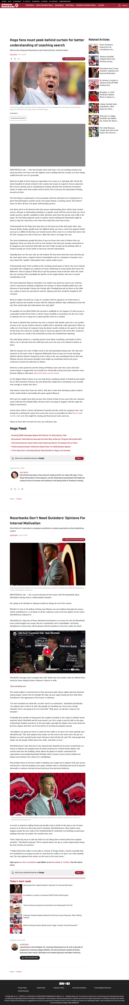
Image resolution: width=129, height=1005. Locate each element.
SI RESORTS (36, 1)
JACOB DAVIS (24, 944)
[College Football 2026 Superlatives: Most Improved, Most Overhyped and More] (104, 108)
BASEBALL (59, 5)
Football (18, 499)
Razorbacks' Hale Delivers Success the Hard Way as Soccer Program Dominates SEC (46, 439)
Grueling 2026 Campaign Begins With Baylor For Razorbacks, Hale (39, 435)
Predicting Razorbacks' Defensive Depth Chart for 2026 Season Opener (41, 447)
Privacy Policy (22, 988)
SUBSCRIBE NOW (65, 1)
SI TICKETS (26, 1)
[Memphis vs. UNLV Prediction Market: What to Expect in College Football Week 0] (104, 96)
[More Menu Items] (106, 5)
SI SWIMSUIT (17, 1)
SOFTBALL (70, 5)
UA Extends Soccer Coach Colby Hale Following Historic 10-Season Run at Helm (44, 443)
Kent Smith (13, 54)
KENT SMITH (24, 472)
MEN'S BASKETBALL (45, 5)
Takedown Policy (58, 988)
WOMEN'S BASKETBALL (86, 5)
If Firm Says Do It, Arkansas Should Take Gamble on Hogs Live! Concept (40, 451)
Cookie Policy (41, 988)
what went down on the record (46, 373)
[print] (22, 489)
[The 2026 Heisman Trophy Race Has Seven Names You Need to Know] (104, 132)
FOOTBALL (30, 5)
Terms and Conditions (79, 988)
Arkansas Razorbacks (18, 118)
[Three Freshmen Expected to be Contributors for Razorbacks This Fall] (104, 49)
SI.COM (4, 1)
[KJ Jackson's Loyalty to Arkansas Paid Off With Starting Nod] (104, 84)
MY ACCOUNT (53, 1)
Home (12, 499)
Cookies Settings (23, 991)
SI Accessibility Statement (102, 988)
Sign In (124, 5)
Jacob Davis (14, 535)
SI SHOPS (44, 1)
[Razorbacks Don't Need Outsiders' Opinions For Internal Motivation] (104, 72)
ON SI (9, 1)
